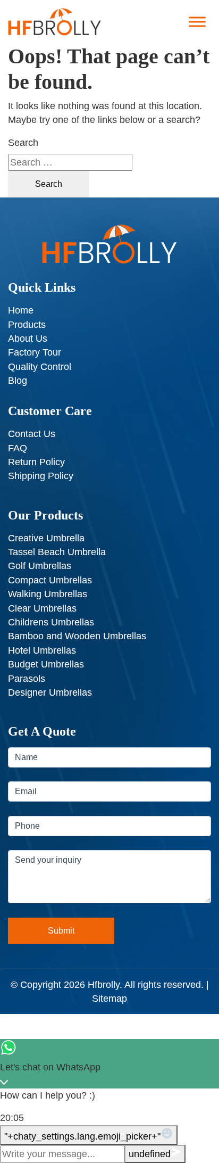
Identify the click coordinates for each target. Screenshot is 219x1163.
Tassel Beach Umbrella (57, 552)
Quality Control (39, 366)
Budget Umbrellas (46, 664)
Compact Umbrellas (50, 580)
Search (23, 142)
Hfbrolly (104, 984)
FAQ (17, 448)
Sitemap (109, 998)
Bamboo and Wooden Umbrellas (77, 636)
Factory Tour (34, 352)
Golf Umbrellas (39, 565)
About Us (27, 338)
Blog (17, 380)
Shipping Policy (40, 476)
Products (27, 324)
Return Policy (36, 462)
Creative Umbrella (46, 538)
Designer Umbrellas (50, 692)
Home (20, 310)
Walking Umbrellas (47, 594)
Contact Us (31, 433)
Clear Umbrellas (42, 608)
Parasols (26, 678)
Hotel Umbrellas (42, 650)
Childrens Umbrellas (51, 622)
